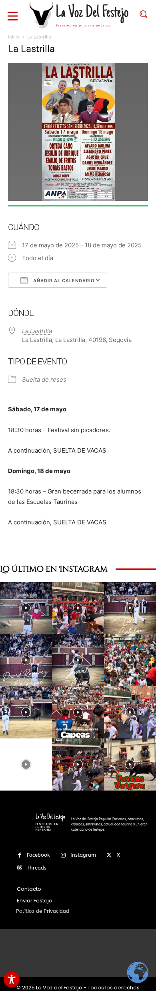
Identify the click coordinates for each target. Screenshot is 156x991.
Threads (36, 868)
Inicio (14, 36)
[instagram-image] (26, 608)
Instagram (83, 855)
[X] (109, 855)
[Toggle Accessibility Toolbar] (11, 979)
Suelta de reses (44, 379)
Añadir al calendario (63, 280)
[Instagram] (63, 855)
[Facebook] (19, 855)
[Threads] (19, 868)
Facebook (38, 855)
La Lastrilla (37, 331)
